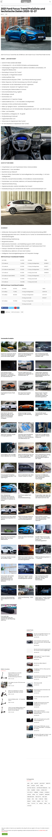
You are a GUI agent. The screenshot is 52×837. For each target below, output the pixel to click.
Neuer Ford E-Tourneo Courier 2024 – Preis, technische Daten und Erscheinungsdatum (41, 394)
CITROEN (33, 785)
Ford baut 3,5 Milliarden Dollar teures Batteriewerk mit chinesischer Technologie (42, 477)
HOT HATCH (29, 792)
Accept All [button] (5, 834)
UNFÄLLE (41, 803)
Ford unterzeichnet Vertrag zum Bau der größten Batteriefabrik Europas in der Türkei (42, 456)
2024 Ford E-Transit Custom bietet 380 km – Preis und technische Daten (43, 599)
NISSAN (28, 799)
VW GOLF (29, 805)
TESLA (28, 803)
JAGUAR (29, 794)
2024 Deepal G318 (38, 683)
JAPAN (33, 794)
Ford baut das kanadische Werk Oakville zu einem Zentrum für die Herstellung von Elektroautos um (25, 436)
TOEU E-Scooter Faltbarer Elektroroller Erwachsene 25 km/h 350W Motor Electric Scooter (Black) (16, 709)
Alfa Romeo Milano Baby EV (40, 663)
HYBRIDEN (36, 792)
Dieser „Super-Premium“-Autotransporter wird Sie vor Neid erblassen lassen (41, 712)
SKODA (33, 801)
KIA (34, 737)
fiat (49, 787)
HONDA (38, 790)
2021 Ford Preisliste (15, 312)
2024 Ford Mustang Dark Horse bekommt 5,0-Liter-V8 (8, 599)
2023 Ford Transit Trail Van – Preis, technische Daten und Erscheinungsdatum (26, 558)
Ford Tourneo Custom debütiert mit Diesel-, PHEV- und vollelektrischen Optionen (43, 518)
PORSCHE (41, 799)
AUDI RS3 (36, 783)
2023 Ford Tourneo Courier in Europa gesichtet (8, 435)
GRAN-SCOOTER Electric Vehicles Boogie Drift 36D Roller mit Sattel (15, 691)
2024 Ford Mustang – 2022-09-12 (25, 598)
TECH (46, 801)
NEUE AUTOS (38, 796)
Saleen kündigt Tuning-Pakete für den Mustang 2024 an (25, 414)
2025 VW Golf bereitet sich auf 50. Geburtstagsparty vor (41, 719)
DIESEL (41, 785)
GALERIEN (33, 790)
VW (49, 803)
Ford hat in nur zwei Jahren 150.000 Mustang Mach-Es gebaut (8, 518)
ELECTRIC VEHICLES (31, 787)
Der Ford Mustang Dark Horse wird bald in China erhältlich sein (42, 355)
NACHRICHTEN (36, 637)
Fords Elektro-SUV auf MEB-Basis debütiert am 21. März (8, 455)
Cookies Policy (42, 830)
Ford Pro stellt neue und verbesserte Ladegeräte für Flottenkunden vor (25, 374)
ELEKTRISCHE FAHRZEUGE (42, 787)
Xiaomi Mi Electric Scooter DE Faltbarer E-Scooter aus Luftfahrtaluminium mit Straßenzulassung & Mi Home (15, 674)
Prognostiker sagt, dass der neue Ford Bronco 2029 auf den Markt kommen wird (43, 496)
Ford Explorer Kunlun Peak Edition (8, 393)
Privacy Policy (5, 831)
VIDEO (45, 803)
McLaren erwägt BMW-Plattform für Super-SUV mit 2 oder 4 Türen (42, 634)
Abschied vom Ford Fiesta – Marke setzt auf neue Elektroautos (8, 538)
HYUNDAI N (47, 792)
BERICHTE (48, 783)
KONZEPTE (41, 794)
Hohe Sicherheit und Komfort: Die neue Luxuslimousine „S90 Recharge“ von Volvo (42, 642)
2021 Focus (7, 312)
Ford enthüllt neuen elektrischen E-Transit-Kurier (41, 414)
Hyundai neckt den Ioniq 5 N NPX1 (41, 696)
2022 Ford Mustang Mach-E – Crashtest (43, 557)
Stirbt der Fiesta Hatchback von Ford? (25, 537)
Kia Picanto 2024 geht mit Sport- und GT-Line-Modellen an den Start (42, 735)
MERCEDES (47, 794)
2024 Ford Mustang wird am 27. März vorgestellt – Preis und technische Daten (26, 456)
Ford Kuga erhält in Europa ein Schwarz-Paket (8, 557)
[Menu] (1, 1)
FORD (6, 14)
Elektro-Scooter (11, 678)
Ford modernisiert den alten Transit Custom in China (26, 475)
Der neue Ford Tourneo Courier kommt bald (24, 393)
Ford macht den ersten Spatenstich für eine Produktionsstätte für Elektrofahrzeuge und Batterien (7, 578)
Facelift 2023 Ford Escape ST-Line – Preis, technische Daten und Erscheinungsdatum (42, 538)
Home (2, 5)
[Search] (50, 1)
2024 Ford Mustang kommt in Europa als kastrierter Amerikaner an (25, 355)
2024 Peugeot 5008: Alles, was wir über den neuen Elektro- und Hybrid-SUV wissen (42, 727)
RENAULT (29, 801)
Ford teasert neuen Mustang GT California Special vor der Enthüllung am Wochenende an (8, 374)
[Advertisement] (26, 325)
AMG (28, 783)
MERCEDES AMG (30, 796)
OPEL (33, 799)
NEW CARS (44, 796)
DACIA (37, 785)
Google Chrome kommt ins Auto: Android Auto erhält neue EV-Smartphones (41, 704)
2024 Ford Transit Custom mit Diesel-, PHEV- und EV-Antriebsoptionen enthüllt (25, 577)
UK (37, 803)
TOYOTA (33, 803)
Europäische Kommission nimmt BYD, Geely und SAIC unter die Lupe (42, 676)
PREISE (46, 799)
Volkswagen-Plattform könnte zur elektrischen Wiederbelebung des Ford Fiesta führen (42, 374)
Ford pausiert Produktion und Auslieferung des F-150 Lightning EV (8, 476)
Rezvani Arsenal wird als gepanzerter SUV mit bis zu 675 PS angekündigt (42, 650)
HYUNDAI (35, 698)
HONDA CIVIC (44, 790)
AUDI (32, 783)
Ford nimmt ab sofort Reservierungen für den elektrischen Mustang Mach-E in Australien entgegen (7, 415)
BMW (28, 785)
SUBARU (38, 801)
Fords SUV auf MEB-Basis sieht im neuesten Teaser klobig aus (42, 436)
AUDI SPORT (42, 783)
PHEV (36, 799)
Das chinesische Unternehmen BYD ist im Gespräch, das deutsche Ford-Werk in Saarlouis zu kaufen (8, 497)
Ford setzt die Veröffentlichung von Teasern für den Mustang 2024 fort (8, 618)
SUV (42, 801)
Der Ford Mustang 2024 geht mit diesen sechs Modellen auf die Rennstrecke (41, 578)
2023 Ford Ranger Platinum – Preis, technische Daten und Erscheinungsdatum (25, 518)
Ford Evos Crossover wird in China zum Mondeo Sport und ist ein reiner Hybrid (8, 355)
